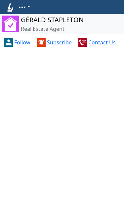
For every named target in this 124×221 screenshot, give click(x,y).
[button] (24, 6)
